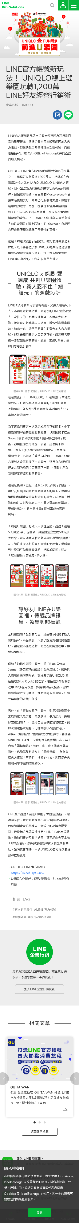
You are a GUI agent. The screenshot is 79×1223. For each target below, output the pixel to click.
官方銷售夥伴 (23, 909)
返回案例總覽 (39, 1131)
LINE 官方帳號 (46, 909)
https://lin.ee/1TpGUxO (27, 873)
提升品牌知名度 (40, 917)
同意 (40, 1212)
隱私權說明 (26, 1199)
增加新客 (21, 917)
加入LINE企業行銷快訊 (39, 989)
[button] (34, 1122)
